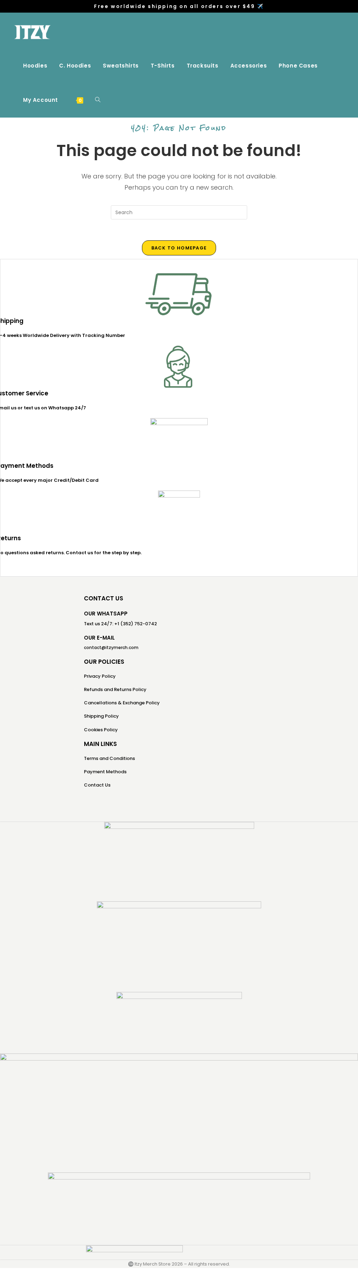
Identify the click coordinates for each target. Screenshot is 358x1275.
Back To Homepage (179, 248)
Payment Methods (105, 771)
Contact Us (97, 785)
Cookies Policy (101, 729)
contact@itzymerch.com (111, 647)
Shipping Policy (101, 716)
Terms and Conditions (109, 758)
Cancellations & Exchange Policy (122, 702)
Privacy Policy (100, 676)
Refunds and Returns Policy (115, 689)
